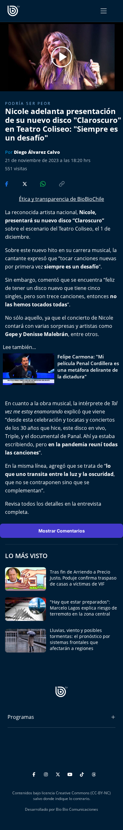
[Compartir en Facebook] (7, 183)
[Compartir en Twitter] (18, 183)
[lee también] (30, 369)
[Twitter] (58, 773)
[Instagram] (46, 773)
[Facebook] (34, 773)
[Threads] (94, 773)
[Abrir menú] (104, 11)
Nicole (87, 212)
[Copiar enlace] (56, 183)
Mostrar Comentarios (61, 530)
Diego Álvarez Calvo (37, 152)
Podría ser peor (28, 103)
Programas (21, 716)
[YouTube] (70, 773)
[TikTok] (82, 773)
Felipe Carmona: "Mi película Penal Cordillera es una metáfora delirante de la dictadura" (88, 366)
